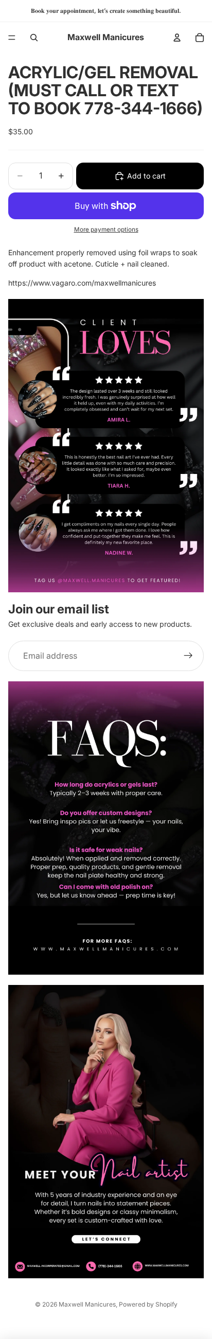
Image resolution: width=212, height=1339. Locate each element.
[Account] (177, 37)
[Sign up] (188, 656)
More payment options (106, 229)
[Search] (34, 37)
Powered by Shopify (148, 1304)
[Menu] (12, 37)
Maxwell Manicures (87, 1304)
